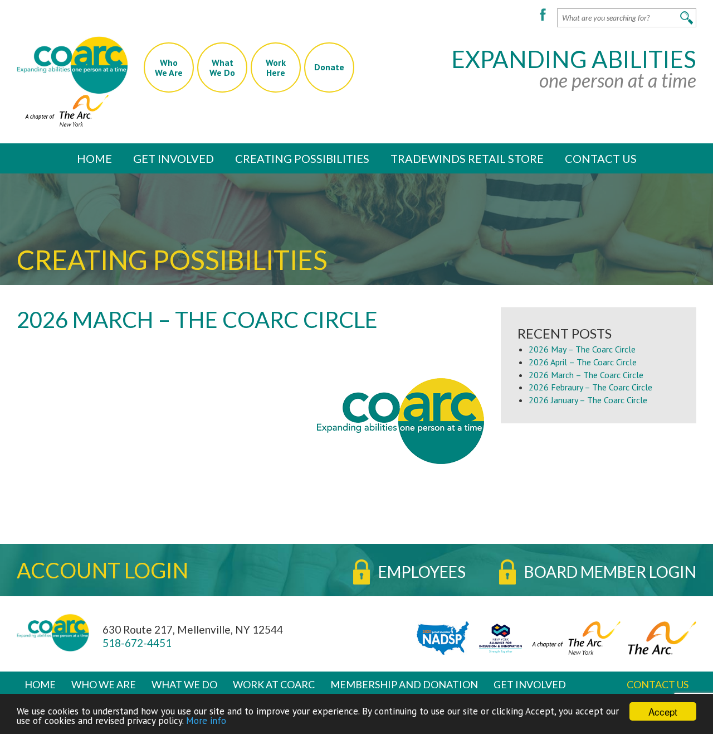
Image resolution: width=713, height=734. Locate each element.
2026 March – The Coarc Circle (586, 374)
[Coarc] (72, 64)
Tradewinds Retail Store (467, 158)
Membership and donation (404, 684)
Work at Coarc (274, 684)
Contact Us (601, 158)
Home (94, 158)
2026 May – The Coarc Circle (582, 349)
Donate (329, 67)
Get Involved (173, 158)
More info (206, 720)
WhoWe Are (169, 67)
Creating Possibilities (302, 158)
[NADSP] (440, 636)
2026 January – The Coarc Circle (588, 399)
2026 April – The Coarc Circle (583, 362)
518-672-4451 (137, 642)
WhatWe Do (222, 67)
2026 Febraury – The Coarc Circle (590, 387)
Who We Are (103, 684)
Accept (662, 711)
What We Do (184, 684)
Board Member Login (610, 571)
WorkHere (276, 67)
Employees (422, 571)
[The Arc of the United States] (659, 636)
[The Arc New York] (63, 109)
